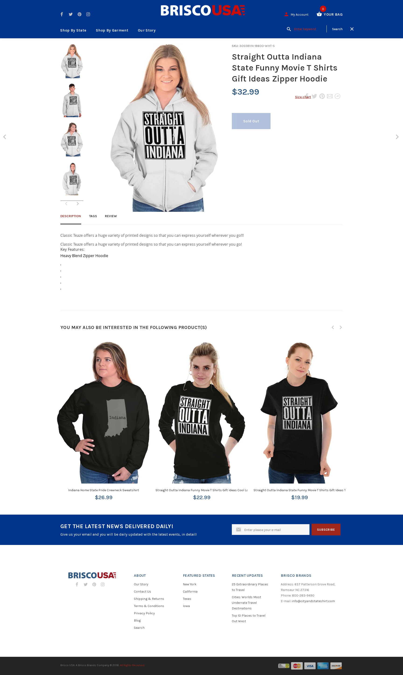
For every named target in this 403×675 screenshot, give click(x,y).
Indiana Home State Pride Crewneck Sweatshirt (103, 490)
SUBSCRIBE (326, 530)
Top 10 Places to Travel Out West (248, 618)
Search (139, 628)
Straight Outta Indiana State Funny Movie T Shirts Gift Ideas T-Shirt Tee (307, 490)
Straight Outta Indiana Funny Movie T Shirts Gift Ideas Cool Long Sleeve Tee (212, 490)
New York (189, 584)
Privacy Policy (144, 613)
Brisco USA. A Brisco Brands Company (84, 665)
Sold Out (251, 121)
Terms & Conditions (149, 606)
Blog (137, 620)
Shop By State (73, 30)
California (190, 592)
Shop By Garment (112, 30)
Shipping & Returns (149, 599)
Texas (187, 599)
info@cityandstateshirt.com (313, 601)
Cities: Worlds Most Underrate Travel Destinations (246, 602)
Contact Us (142, 592)
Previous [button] (333, 327)
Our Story (147, 30)
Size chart (303, 97)
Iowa (186, 606)
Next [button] (77, 203)
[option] (71, 63)
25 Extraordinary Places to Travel (250, 587)
